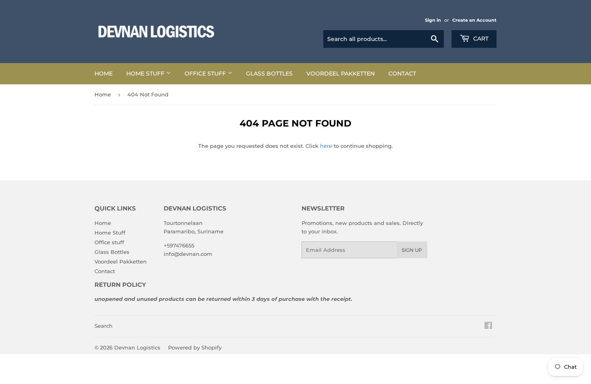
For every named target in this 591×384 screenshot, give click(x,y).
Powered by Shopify (195, 347)
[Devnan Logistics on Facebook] (488, 326)
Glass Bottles (269, 73)
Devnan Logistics (137, 347)
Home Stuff (146, 73)
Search (103, 326)
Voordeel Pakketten (340, 73)
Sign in (433, 20)
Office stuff (206, 73)
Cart (480, 38)
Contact (402, 73)
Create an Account (474, 20)
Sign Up (412, 250)
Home (103, 73)
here (326, 146)
